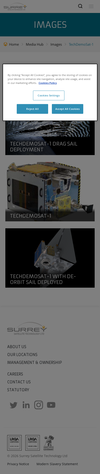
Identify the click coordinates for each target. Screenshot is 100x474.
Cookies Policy (48, 83)
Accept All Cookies (67, 109)
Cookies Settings (49, 95)
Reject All (32, 109)
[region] (50, 92)
